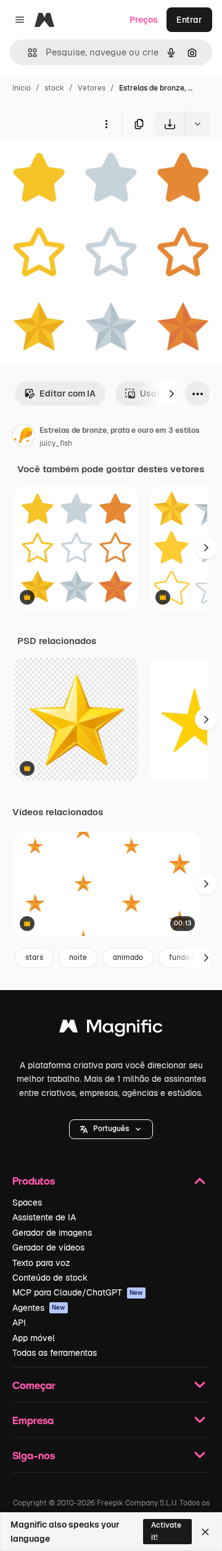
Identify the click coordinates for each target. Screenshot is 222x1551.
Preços (144, 19)
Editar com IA (67, 393)
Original (79, 165)
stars (34, 957)
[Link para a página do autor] (23, 437)
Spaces (27, 1202)
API (19, 1322)
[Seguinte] (171, 393)
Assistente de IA (44, 1217)
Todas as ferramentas (54, 1352)
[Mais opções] (106, 123)
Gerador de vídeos (48, 1247)
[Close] (205, 1532)
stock (54, 88)
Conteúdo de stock (50, 1277)
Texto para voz (41, 1262)
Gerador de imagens (52, 1232)
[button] (111, 1129)
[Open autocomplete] (27, 52)
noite (78, 957)
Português (111, 1129)
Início (21, 88)
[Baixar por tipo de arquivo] (197, 123)
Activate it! (166, 1531)
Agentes (38, 1307)
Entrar (189, 19)
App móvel (33, 1338)
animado (128, 957)
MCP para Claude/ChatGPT (77, 1292)
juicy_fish (55, 443)
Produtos (33, 1180)
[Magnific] (111, 1029)
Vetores (91, 88)
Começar (34, 1385)
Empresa (33, 1420)
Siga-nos (33, 1455)
